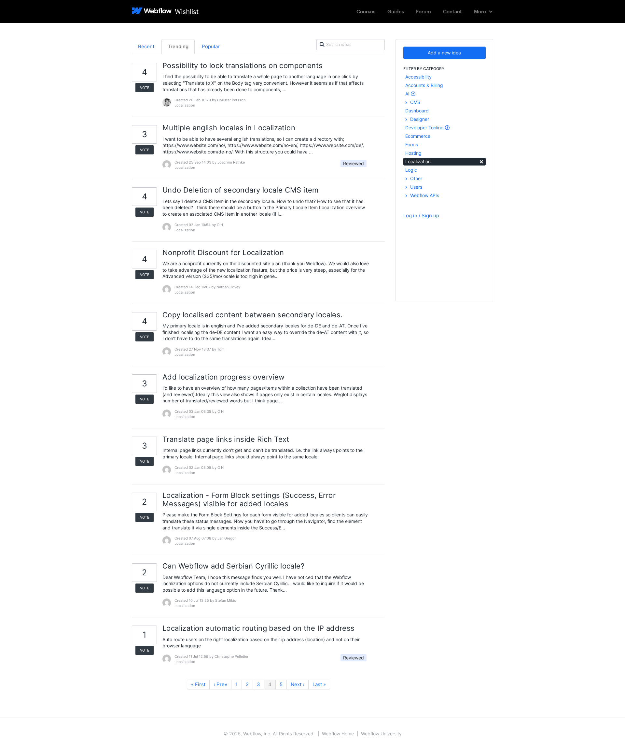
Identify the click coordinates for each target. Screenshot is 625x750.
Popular (211, 46)
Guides (395, 11)
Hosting (413, 153)
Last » (319, 684)
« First (198, 684)
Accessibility (418, 76)
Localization (444, 161)
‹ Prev (220, 684)
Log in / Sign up (421, 215)
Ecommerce (417, 136)
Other (415, 178)
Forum (423, 11)
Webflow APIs (424, 195)
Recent (146, 46)
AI (408, 93)
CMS (414, 102)
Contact (452, 11)
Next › (297, 684)
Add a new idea (444, 52)
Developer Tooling (425, 127)
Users (415, 187)
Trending (178, 46)
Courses (365, 11)
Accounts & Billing (424, 85)
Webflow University (381, 733)
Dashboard (417, 110)
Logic (411, 170)
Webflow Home (338, 733)
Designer (419, 119)
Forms (411, 144)
